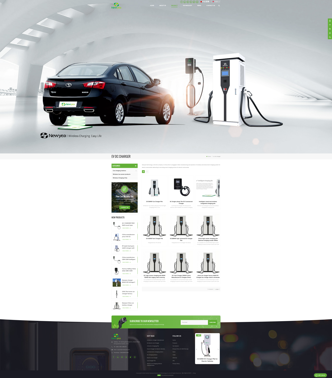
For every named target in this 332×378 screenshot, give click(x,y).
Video (174, 354)
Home (152, 5)
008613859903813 (124, 352)
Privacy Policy (176, 363)
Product (174, 5)
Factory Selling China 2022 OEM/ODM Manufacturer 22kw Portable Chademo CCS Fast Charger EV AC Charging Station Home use (129, 270)
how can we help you (124, 196)
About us (162, 5)
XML (174, 360)
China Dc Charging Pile (153, 346)
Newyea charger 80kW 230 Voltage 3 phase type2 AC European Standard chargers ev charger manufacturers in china (128, 281)
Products (175, 343)
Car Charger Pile (151, 360)
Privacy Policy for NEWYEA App (180, 349)
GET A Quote (321, 375)
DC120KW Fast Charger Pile (154, 238)
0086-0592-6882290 (121, 346)
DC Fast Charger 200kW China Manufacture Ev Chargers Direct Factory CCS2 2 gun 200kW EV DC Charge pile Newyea (181, 276)
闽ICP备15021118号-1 (187, 373)
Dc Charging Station (152, 354)
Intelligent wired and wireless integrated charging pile (208, 202)
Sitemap (175, 357)
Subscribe (212, 322)
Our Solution (176, 346)
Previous (196, 349)
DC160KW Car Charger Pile (154, 201)
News (199, 5)
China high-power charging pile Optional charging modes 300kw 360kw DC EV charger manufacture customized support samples (208, 239)
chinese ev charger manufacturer (155, 340)
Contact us (210, 5)
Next (218, 349)
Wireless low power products (121, 174)
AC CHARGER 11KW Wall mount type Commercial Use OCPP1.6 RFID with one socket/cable (129, 224)
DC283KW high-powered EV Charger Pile (181, 239)
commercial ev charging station (155, 352)
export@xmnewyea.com (123, 349)
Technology (187, 5)
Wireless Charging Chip (120, 178)
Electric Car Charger (152, 357)
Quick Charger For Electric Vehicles (156, 349)
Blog (194, 373)
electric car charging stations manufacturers (154, 364)
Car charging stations (119, 170)
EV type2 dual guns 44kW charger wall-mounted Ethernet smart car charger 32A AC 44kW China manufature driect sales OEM (128, 247)
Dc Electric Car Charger (153, 343)
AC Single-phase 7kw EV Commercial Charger (181, 202)
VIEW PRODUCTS (155, 192)
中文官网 (205, 2)
